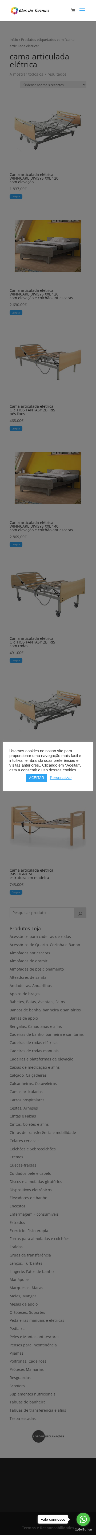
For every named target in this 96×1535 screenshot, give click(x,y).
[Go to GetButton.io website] (83, 1529)
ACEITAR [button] (36, 778)
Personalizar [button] (61, 778)
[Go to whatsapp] (83, 1519)
